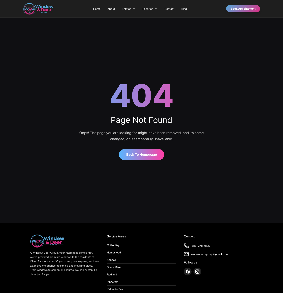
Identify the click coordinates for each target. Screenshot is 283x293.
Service (126, 8)
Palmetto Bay (115, 289)
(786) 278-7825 (200, 245)
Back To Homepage (141, 154)
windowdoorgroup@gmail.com (209, 254)
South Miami (114, 267)
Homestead (114, 252)
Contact (169, 8)
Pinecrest (112, 281)
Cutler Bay (113, 245)
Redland (112, 274)
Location (147, 8)
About (111, 8)
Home (96, 8)
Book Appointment (243, 8)
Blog (184, 8)
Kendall (111, 259)
